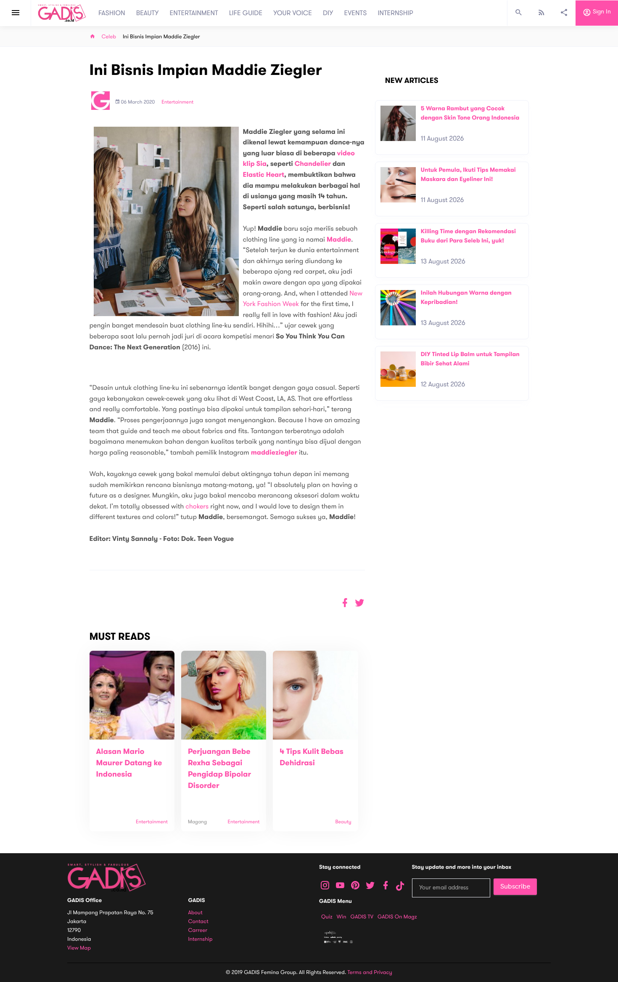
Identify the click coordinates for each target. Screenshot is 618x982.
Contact (198, 921)
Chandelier (313, 164)
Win (341, 917)
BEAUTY (147, 13)
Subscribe (515, 886)
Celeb (109, 37)
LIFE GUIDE (245, 13)
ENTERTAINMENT (194, 13)
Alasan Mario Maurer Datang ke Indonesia (129, 763)
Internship (200, 939)
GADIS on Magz (397, 917)
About (195, 912)
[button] (359, 603)
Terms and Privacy (370, 972)
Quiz (327, 917)
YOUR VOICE (292, 13)
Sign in (601, 12)
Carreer (198, 930)
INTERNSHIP (395, 13)
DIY (328, 13)
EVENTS (355, 13)
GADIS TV (362, 917)
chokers (197, 506)
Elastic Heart (264, 174)
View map (79, 948)
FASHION (111, 13)
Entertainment (177, 102)
